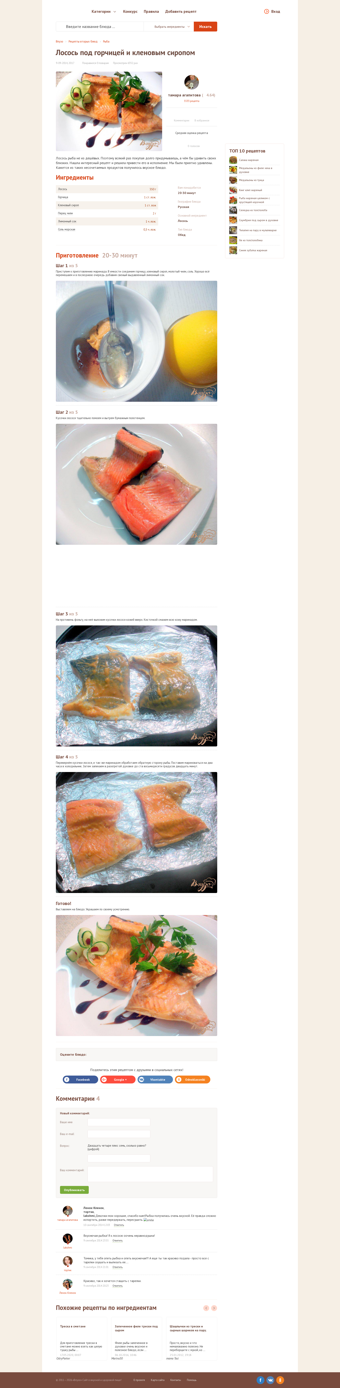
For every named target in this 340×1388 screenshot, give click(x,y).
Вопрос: (65, 1146)
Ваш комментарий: (72, 1170)
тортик (67, 1270)
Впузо (59, 41)
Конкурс (130, 11)
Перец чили (65, 213)
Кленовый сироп (68, 205)
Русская (183, 207)
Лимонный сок (67, 221)
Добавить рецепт (181, 11)
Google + (120, 1079)
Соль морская (66, 229)
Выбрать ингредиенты (169, 27)
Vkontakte (157, 1079)
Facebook (83, 1079)
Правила (151, 11)
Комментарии (181, 120)
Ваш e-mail (67, 1134)
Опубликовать (74, 1190)
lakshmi (67, 1247)
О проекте (139, 1380)
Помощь (191, 1380)
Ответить (119, 1225)
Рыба (106, 41)
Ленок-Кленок (67, 1293)
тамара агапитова (67, 1220)
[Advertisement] (136, 575)
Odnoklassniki (195, 1079)
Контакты (175, 1380)
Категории (101, 11)
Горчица (63, 197)
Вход (275, 11)
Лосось (62, 189)
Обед (182, 235)
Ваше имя (66, 1122)
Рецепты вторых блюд (83, 41)
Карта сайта (157, 1380)
